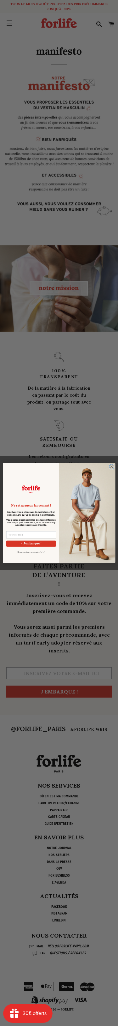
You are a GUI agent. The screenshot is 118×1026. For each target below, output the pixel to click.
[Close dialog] (111, 466)
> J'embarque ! (31, 543)
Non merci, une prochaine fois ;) (31, 552)
